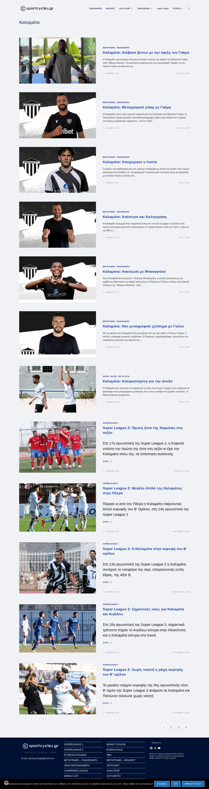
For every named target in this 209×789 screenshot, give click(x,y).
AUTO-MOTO (113, 776)
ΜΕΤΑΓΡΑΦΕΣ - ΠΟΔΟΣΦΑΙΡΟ (116, 48)
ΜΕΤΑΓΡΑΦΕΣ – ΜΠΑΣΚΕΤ (121, 760)
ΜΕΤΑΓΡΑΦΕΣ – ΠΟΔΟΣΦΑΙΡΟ (80, 760)
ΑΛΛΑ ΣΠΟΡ (113, 771)
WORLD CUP (71, 776)
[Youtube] (159, 748)
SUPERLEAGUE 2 (110, 423)
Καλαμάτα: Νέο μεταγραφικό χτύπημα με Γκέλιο (143, 326)
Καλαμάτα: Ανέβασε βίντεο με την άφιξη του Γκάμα (146, 52)
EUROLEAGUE (115, 749)
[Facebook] (151, 748)
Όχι (176, 784)
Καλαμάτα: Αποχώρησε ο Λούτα (130, 162)
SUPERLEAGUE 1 (73, 744)
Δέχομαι (162, 784)
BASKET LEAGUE (116, 744)
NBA (109, 755)
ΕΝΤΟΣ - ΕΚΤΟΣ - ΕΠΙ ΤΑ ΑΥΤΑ (116, 376)
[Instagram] (155, 748)
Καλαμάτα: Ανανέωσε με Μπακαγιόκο (134, 271)
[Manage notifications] (6, 782)
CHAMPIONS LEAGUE (76, 771)
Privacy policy (193, 784)
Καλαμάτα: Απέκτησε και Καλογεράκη (135, 217)
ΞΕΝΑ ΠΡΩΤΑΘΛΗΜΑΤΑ (77, 765)
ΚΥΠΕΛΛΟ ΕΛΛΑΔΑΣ (75, 755)
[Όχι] (205, 783)
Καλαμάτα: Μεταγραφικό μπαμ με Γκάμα (137, 107)
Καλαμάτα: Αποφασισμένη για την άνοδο (138, 381)
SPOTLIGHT (113, 765)
